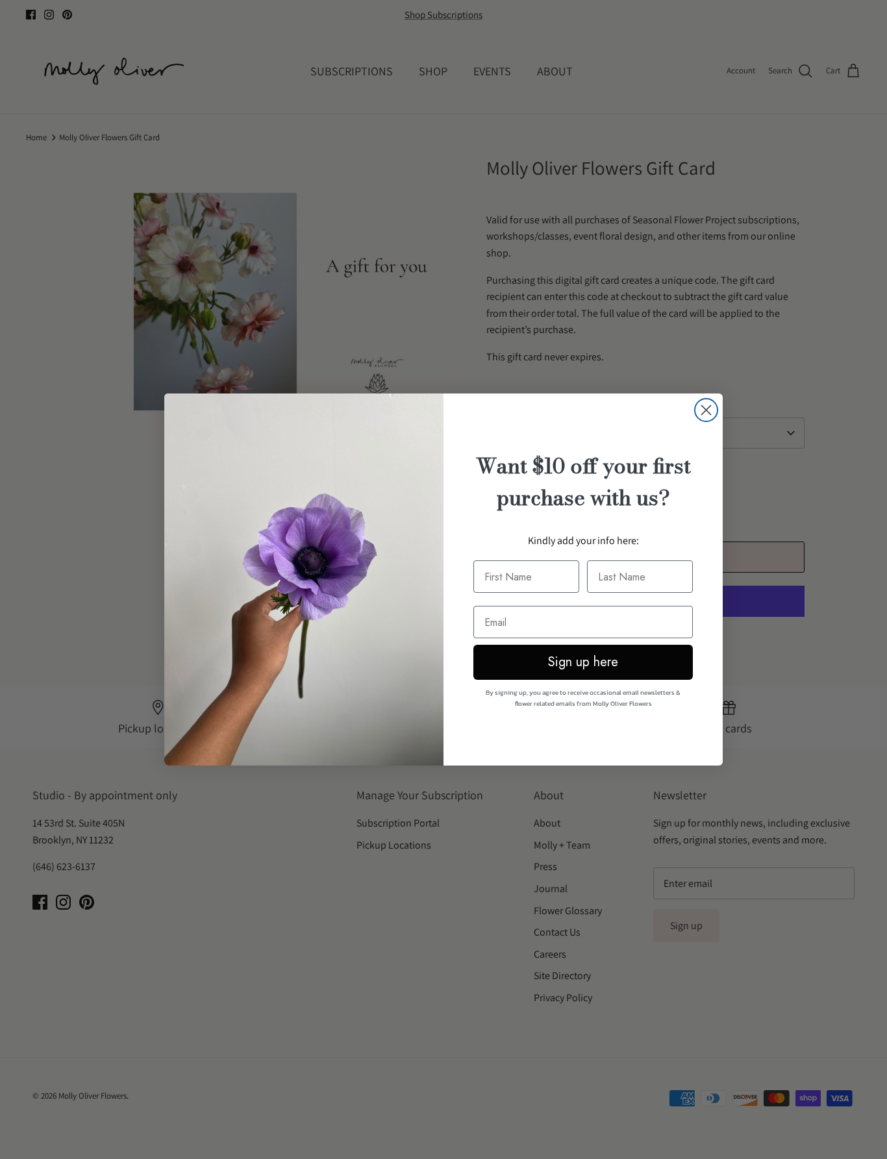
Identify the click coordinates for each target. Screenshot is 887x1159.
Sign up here (583, 662)
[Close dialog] (706, 410)
